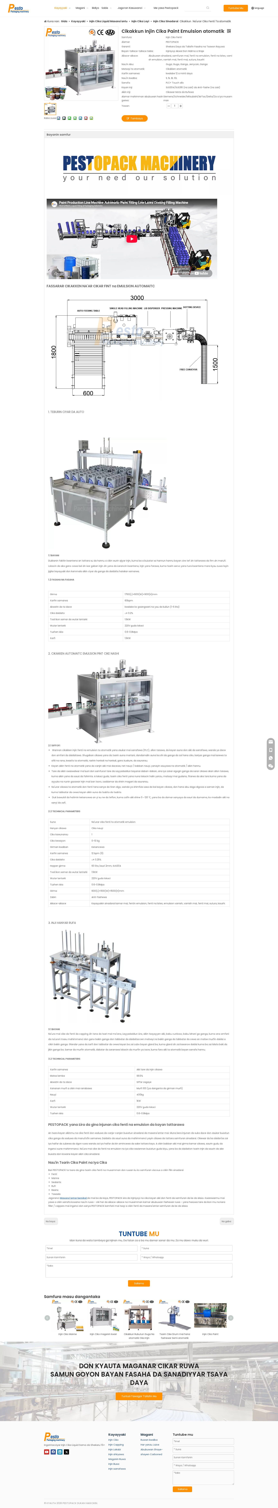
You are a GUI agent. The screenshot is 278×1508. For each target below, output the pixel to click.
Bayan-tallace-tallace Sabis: (137, 51)
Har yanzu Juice (150, 1444)
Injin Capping (116, 1444)
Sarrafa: (126, 82)
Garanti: (126, 46)
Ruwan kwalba (149, 1439)
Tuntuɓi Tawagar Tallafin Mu (139, 1396)
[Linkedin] (59, 1451)
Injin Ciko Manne (68, 1334)
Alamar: (126, 42)
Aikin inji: (126, 92)
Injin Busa (113, 1464)
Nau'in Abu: (128, 64)
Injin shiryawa (116, 1454)
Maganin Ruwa (117, 1459)
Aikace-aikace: (130, 55)
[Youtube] (46, 1451)
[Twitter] (66, 1451)
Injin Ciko (113, 1439)
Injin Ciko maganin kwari (103, 1334)
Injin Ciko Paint (210, 1334)
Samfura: (127, 37)
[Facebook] (53, 1451)
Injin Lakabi (114, 1449)
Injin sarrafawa (117, 1468)
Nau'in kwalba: (129, 78)
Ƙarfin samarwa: (131, 73)
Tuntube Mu (235, 8)
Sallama (139, 1283)
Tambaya (136, 118)
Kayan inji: (127, 87)
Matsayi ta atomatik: (133, 69)
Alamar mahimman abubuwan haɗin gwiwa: (142, 98)
